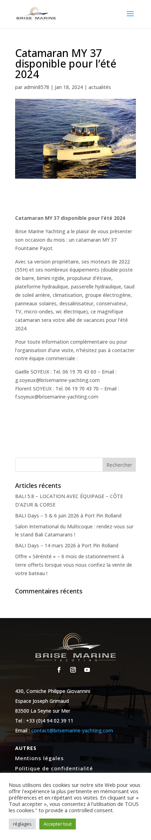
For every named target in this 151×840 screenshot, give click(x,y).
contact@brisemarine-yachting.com (72, 730)
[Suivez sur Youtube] (87, 669)
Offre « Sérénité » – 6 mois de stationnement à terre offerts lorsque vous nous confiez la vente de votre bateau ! (73, 565)
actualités (99, 87)
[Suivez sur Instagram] (73, 669)
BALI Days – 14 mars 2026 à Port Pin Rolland (66, 545)
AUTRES (26, 748)
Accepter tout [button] (58, 824)
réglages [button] (22, 824)
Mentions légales (39, 758)
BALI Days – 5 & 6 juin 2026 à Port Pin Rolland (68, 515)
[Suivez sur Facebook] (59, 669)
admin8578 (36, 87)
